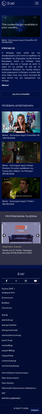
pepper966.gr (8, 351)
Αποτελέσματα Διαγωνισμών (15, 373)
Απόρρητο (35, 410)
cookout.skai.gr (9, 361)
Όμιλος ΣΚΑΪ (8, 289)
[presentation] (4, 235)
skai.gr (5, 315)
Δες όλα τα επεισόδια (21, 94)
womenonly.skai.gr (10, 366)
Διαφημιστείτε (8, 293)
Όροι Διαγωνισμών (10, 378)
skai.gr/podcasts (10, 330)
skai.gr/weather (9, 325)
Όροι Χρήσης (8, 383)
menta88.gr (7, 345)
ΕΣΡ (3, 393)
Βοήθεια (5, 303)
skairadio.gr (7, 320)
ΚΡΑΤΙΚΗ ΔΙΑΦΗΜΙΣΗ (11, 398)
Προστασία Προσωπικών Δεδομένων (19, 388)
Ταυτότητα (7, 308)
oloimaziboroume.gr (11, 335)
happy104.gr (7, 356)
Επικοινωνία (7, 298)
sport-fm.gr (7, 340)
